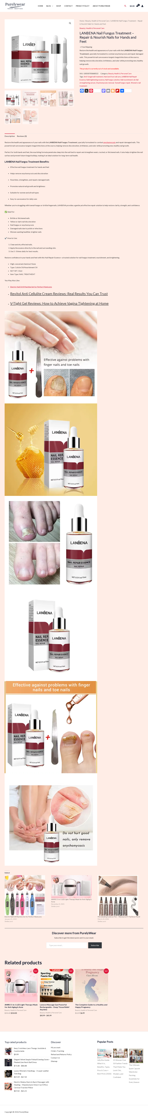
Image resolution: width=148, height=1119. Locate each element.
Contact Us (55, 1058)
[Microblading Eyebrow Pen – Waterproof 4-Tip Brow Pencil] (120, 895)
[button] (52, 6)
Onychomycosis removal (105, 83)
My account (55, 1047)
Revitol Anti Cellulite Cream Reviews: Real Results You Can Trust (59, 294)
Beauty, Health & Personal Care (97, 21)
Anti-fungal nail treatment (93, 77)
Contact (68, 6)
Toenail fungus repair (122, 83)
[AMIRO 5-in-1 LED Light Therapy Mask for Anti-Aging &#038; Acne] (73, 886)
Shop (58, 6)
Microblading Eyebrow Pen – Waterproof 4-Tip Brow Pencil (119, 917)
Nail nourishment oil (127, 80)
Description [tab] (10, 136)
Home (40, 6)
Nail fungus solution (112, 80)
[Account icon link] (142, 6)
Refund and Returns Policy (61, 1054)
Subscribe (95, 945)
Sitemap (54, 1061)
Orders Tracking (57, 1051)
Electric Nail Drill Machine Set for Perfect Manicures (31, 287)
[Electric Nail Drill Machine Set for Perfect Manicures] (27, 895)
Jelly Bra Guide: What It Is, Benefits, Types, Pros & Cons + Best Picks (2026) (104, 1067)
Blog (48, 6)
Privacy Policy (82, 6)
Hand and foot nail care (112, 77)
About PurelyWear (101, 6)
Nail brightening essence (95, 80)
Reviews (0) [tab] (22, 136)
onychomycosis (109, 142)
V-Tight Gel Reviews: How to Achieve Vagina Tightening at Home (59, 303)
